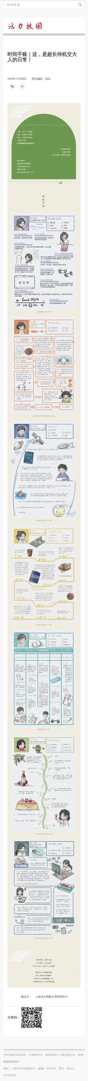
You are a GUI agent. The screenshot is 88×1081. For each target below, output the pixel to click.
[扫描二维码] (32, 1017)
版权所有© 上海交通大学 (60, 1054)
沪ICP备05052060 (14, 1054)
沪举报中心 (35, 1054)
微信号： (26, 996)
